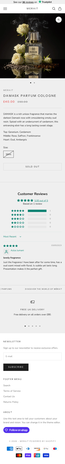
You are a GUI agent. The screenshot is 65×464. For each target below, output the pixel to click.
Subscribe (16, 367)
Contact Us (9, 396)
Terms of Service (11, 391)
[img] (10, 245)
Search (6, 385)
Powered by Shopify (43, 441)
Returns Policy (10, 402)
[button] (18, 211)
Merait (8, 90)
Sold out (33, 166)
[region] (32, 310)
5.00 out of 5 (41, 200)
